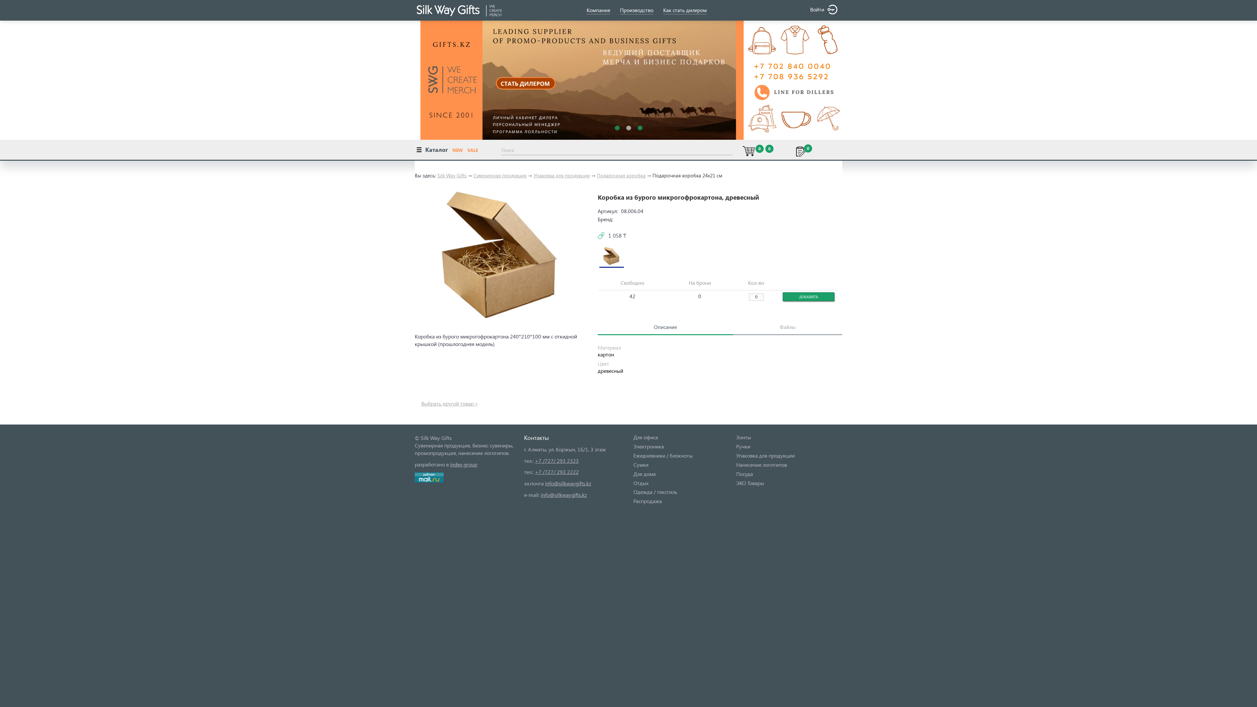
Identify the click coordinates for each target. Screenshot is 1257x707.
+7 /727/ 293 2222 (557, 471)
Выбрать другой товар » (449, 403)
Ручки (743, 446)
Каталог (436, 149)
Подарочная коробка (621, 175)
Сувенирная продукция (500, 175)
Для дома (644, 473)
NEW (457, 150)
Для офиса (645, 437)
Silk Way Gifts (451, 175)
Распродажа (647, 501)
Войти (817, 9)
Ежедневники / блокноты (663, 455)
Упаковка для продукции (562, 175)
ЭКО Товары (750, 483)
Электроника (648, 446)
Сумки (640, 464)
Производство (636, 10)
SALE (472, 150)
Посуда (744, 473)
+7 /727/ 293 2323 (557, 460)
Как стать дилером (685, 10)
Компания (598, 10)
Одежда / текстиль (655, 491)
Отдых (640, 483)
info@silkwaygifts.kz (568, 483)
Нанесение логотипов (761, 464)
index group (463, 464)
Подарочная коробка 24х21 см (687, 175)
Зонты (743, 437)
